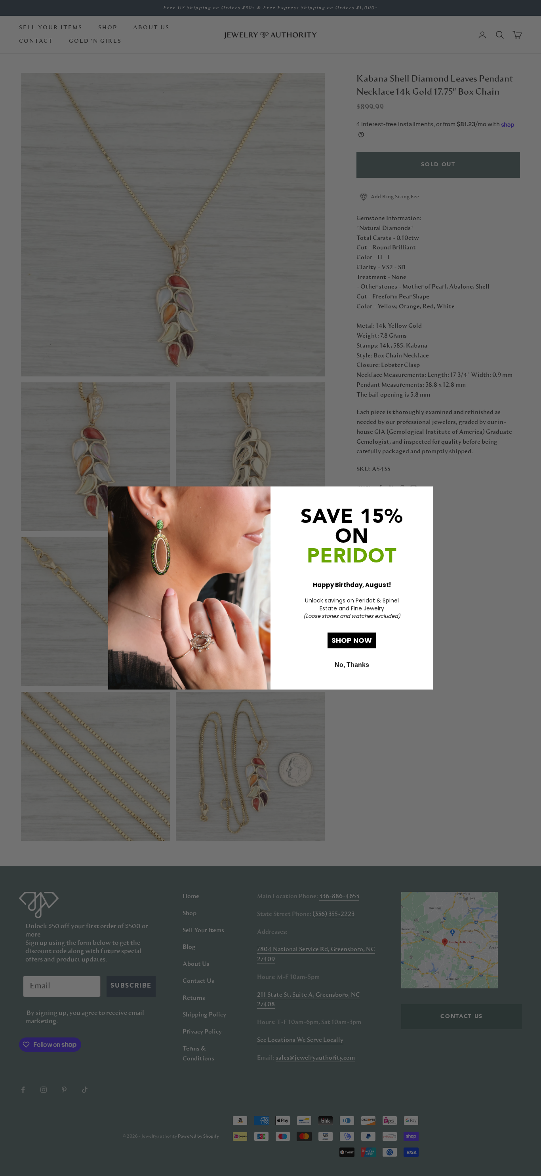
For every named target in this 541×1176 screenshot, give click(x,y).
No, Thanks (352, 664)
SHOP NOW (351, 640)
